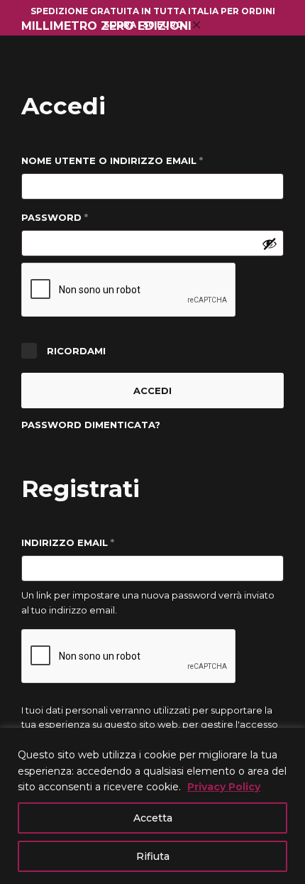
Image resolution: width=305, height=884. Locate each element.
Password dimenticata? (90, 424)
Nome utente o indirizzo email (139, 160)
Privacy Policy (223, 786)
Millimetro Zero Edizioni (106, 26)
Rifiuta (153, 856)
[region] (152, 806)
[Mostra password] (269, 243)
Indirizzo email (95, 542)
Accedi (152, 390)
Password (82, 217)
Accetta (152, 818)
